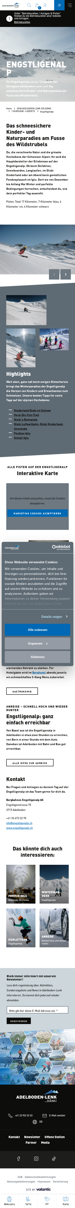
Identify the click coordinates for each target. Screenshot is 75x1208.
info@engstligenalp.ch (19, 823)
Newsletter (32, 1137)
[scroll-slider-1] (65, 274)
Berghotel (39, 672)
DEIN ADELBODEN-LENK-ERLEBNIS (34, 109)
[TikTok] (55, 1159)
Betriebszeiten (22, 22)
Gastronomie (22, 691)
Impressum (44, 1182)
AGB (20, 1177)
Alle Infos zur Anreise (29, 763)
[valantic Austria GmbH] (37, 1189)
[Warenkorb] (37, 5)
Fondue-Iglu (22, 433)
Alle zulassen (37, 629)
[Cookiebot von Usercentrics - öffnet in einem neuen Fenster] (53, 547)
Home (9, 109)
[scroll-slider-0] (54, 274)
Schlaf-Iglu (21, 438)
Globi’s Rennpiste (26, 419)
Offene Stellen (55, 1137)
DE (40, 1122)
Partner (31, 1143)
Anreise (48, 936)
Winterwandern (51, 894)
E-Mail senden (57, 1115)
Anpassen (35, 643)
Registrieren (18, 1021)
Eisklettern (17, 939)
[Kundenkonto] (45, 5)
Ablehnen (38, 657)
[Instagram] (37, 1159)
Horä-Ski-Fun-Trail (26, 415)
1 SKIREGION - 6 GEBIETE (23, 111)
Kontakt (14, 1137)
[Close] (66, 18)
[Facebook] (19, 1159)
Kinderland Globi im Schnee (32, 410)
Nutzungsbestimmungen (21, 1182)
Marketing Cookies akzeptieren (37, 513)
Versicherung (60, 1182)
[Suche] (29, 5)
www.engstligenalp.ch (19, 828)
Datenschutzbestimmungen (40, 1177)
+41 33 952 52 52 (23, 1115)
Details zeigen (51, 616)
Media (45, 1143)
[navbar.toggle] (70, 5)
